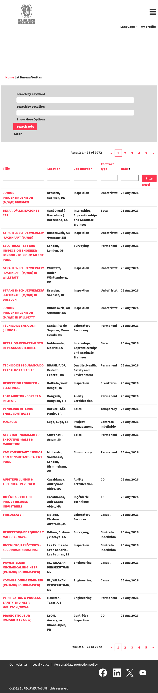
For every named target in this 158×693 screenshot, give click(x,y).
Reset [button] (146, 184)
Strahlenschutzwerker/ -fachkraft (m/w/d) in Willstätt (23, 272)
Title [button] (6, 168)
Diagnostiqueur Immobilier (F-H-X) (17, 617)
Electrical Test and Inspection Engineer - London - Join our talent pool (23, 253)
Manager (10, 422)
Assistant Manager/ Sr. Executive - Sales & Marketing (22, 439)
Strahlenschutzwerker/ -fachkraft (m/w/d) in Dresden (23, 295)
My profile (148, 26)
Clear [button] (18, 134)
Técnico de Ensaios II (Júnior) (19, 327)
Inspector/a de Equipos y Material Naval (23, 534)
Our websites (18, 664)
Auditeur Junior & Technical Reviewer (19, 481)
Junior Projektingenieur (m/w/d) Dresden (18, 197)
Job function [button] (83, 169)
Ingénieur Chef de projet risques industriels (18, 501)
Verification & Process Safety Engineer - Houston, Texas (22, 602)
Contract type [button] (107, 166)
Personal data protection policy (76, 664)
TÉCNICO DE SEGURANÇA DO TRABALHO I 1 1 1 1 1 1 (23, 367)
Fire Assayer (13, 514)
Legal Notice (41, 664)
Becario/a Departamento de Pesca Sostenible (23, 345)
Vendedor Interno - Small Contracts (19, 411)
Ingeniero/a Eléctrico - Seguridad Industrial (22, 547)
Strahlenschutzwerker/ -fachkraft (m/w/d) (23, 235)
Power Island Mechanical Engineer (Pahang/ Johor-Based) (21, 567)
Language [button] (127, 26)
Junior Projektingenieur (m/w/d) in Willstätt (19, 312)
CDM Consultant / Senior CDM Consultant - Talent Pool (23, 457)
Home (9, 77)
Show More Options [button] (31, 119)
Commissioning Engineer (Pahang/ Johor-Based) (23, 582)
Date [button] (124, 169)
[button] (105, 12)
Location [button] (53, 169)
